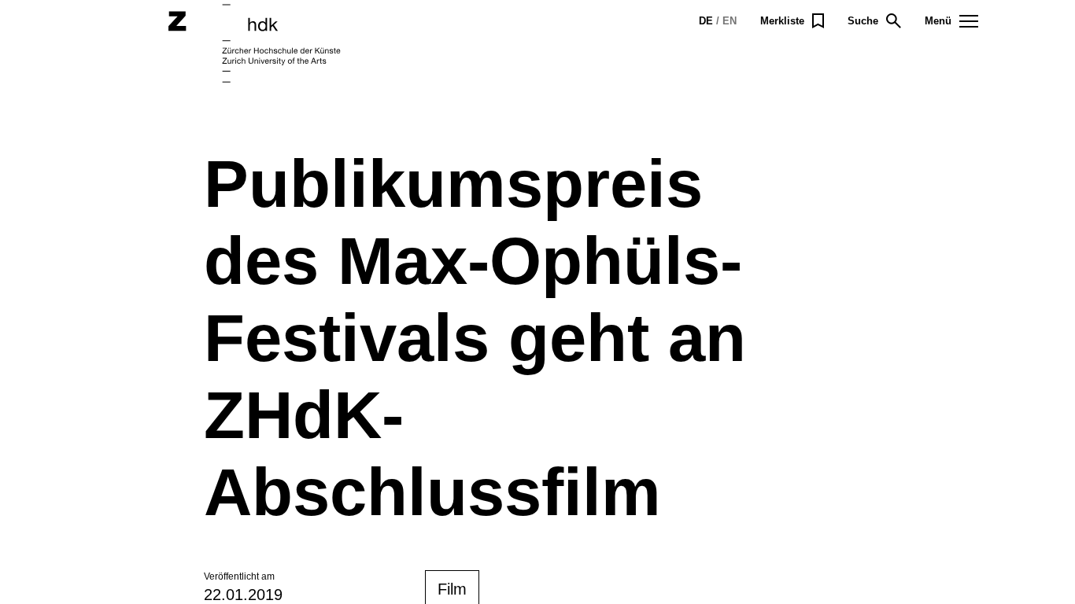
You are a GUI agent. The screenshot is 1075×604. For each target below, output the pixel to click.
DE (706, 21)
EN (729, 21)
